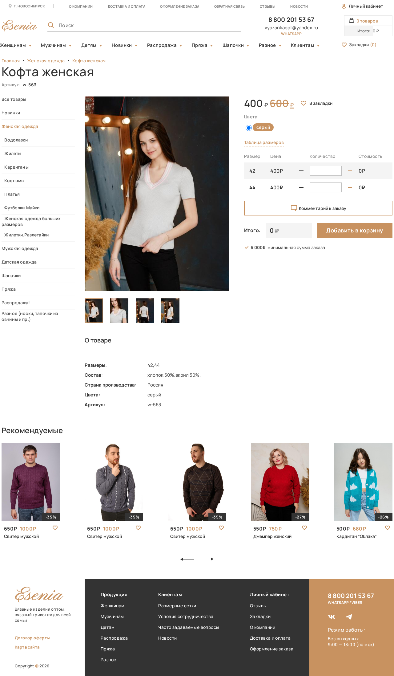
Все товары (14, 99)
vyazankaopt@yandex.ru (291, 27)
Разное (267, 45)
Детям (89, 45)
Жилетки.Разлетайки (25, 235)
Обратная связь (229, 6)
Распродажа (162, 45)
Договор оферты (32, 638)
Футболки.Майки (20, 208)
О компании (81, 6)
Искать (222, 25)
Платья (11, 194)
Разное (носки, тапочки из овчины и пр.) (30, 316)
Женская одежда (46, 61)
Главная (11, 61)
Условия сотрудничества (185, 616)
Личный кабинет (366, 6)
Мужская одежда (20, 248)
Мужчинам (53, 45)
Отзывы (268, 6)
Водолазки (15, 140)
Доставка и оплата (270, 638)
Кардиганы (15, 167)
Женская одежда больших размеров (31, 221)
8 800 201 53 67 (291, 19)
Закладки (362, 44)
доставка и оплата (126, 6)
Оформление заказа (179, 6)
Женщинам (112, 605)
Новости (299, 6)
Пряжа (199, 45)
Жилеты (11, 153)
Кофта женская (89, 61)
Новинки (122, 45)
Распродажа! (16, 302)
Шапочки (233, 45)
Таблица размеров (264, 142)
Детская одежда (19, 262)
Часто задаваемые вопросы (188, 627)
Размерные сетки (177, 605)
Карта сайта (27, 647)
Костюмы (13, 180)
